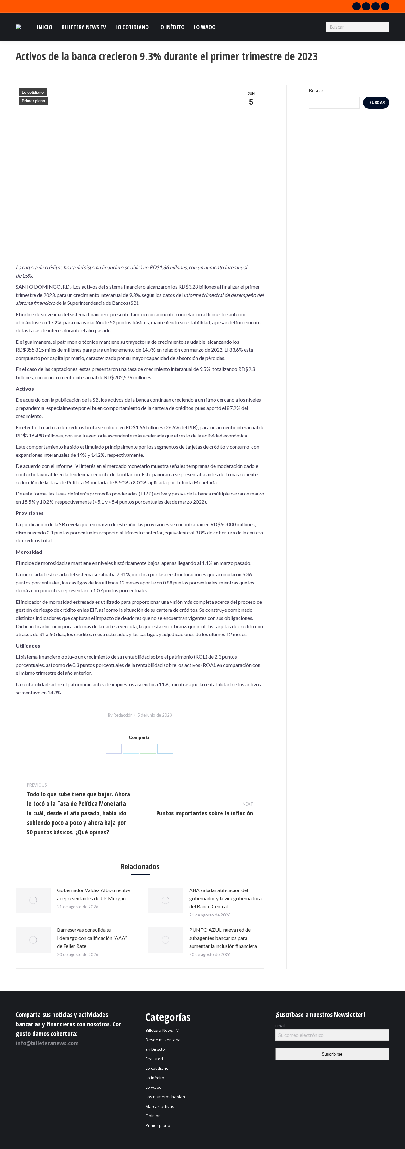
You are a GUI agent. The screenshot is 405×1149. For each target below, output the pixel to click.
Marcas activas (160, 1106)
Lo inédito (155, 1078)
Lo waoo (154, 1087)
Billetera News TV (162, 1030)
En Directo (155, 1049)
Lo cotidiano (33, 92)
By (120, 715)
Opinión (153, 1116)
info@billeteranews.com (47, 1043)
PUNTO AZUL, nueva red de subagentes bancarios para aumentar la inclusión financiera (223, 938)
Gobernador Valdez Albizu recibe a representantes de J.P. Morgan (93, 894)
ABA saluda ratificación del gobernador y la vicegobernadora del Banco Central (225, 898)
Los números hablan (165, 1097)
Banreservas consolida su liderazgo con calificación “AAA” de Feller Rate (92, 938)
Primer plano (33, 101)
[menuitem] (44, 27)
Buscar (316, 90)
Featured (154, 1059)
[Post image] (33, 900)
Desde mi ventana (163, 1040)
